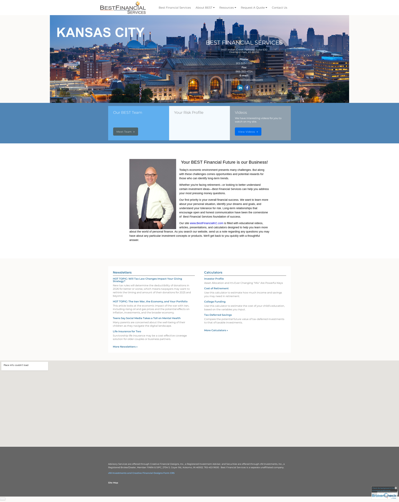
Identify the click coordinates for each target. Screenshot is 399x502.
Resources (226, 7)
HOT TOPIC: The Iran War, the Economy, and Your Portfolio (150, 301)
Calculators (213, 272)
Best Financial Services (175, 7)
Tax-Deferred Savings (218, 314)
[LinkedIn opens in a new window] (240, 87)
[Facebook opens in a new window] (247, 87)
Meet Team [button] (124, 131)
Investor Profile (214, 278)
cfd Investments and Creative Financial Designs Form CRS (141, 473)
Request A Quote (253, 7)
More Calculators (216, 330)
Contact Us (279, 7)
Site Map (113, 482)
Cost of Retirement (216, 288)
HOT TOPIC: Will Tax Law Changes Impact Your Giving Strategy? (147, 280)
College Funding (215, 301)
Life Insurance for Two (127, 331)
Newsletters (122, 272)
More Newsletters (125, 346)
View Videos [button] (246, 131)
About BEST (204, 7)
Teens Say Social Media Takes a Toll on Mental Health (147, 318)
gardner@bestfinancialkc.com (244, 79)
